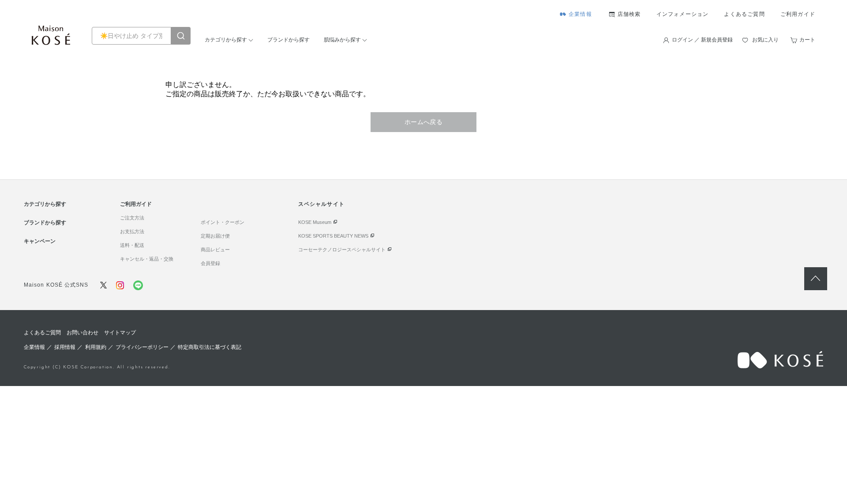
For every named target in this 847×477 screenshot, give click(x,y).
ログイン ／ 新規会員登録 (702, 40)
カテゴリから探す (226, 40)
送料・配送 (132, 245)
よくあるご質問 (744, 14)
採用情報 (64, 347)
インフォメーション (682, 14)
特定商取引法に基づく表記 (209, 347)
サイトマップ (120, 332)
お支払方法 (132, 231)
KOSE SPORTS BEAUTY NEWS (333, 235)
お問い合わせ (82, 332)
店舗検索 (629, 14)
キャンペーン (40, 241)
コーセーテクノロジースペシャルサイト (342, 249)
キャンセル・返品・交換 (146, 258)
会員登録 (210, 263)
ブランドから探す (288, 40)
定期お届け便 (215, 235)
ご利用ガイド (797, 14)
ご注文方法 (132, 217)
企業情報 (580, 14)
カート (807, 40)
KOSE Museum (314, 222)
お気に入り (765, 40)
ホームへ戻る (424, 121)
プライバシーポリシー (142, 347)
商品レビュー (215, 249)
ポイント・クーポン (222, 222)
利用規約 (95, 347)
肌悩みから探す (342, 40)
